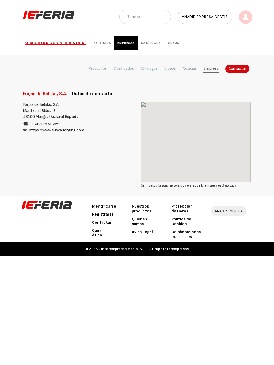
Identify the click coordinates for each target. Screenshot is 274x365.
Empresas (126, 43)
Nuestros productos (141, 209)
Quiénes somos (139, 222)
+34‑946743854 (46, 124)
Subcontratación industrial (55, 43)
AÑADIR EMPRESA (229, 211)
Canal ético (97, 233)
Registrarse (103, 214)
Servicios (102, 43)
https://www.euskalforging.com (56, 130)
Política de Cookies (181, 222)
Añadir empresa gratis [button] (205, 16)
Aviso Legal (142, 232)
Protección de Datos (182, 209)
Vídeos (173, 43)
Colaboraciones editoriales (186, 234)
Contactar (237, 68)
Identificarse (104, 206)
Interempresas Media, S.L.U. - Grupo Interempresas (145, 249)
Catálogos (151, 43)
